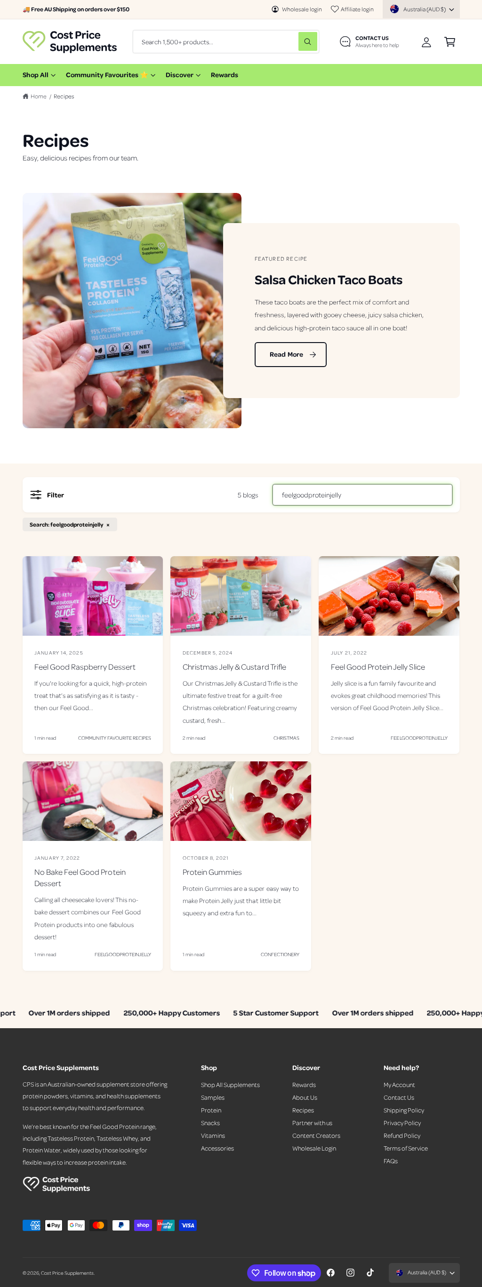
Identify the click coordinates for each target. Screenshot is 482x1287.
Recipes (64, 96)
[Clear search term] (289, 41)
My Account (399, 1084)
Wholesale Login (314, 1148)
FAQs (391, 1161)
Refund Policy (402, 1135)
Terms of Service (406, 1148)
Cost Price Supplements (67, 1273)
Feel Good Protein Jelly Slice (378, 666)
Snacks (210, 1123)
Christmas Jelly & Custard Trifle (234, 666)
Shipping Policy (404, 1110)
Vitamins (213, 1135)
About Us (304, 1097)
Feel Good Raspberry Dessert (84, 666)
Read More (286, 354)
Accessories (217, 1148)
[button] (449, 41)
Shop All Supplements (230, 1084)
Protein (211, 1110)
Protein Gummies (212, 872)
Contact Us (399, 1097)
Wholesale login (302, 9)
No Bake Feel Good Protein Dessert (79, 877)
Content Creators (316, 1135)
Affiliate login (357, 9)
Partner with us (312, 1123)
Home (39, 96)
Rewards (304, 1084)
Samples (213, 1097)
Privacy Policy (402, 1123)
